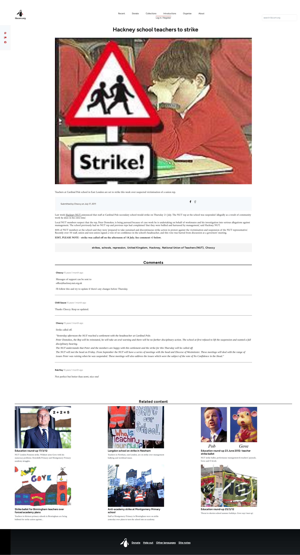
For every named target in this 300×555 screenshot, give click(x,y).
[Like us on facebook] (5, 42)
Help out (148, 542)
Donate (136, 542)
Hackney (154, 247)
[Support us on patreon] (5, 37)
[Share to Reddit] (195, 202)
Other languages (166, 542)
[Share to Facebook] (190, 202)
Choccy (210, 247)
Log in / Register (163, 18)
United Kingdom (137, 247)
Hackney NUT (73, 215)
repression (119, 247)
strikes (96, 247)
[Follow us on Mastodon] (5, 33)
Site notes (184, 542)
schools (106, 247)
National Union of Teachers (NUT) (183, 247)
